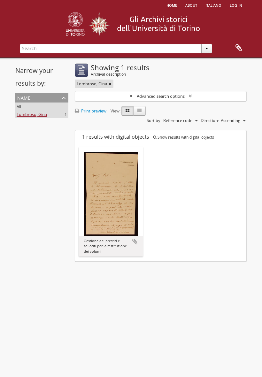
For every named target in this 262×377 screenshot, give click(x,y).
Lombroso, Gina (32, 114)
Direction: (210, 120)
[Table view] (139, 111)
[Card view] (127, 111)
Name (23, 97)
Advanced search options (161, 96)
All (19, 107)
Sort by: (154, 120)
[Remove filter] (110, 84)
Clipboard (239, 48)
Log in (236, 4)
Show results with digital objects (185, 137)
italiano (213, 4)
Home (171, 4)
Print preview (93, 111)
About (191, 4)
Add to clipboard (135, 241)
